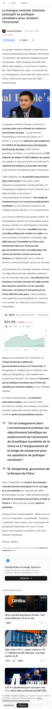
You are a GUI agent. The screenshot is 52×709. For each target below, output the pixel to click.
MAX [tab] (28, 326)
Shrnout (10, 40)
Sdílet (24, 40)
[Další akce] (45, 622)
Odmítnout (9, 705)
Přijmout (22, 705)
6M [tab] (10, 326)
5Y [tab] (23, 326)
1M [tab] (6, 326)
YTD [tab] (15, 326)
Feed (13, 3)
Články (24, 3)
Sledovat (24, 578)
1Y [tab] (20, 326)
